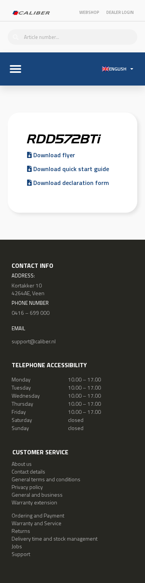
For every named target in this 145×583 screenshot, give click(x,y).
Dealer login (120, 12)
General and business (37, 495)
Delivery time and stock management (54, 538)
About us (22, 464)
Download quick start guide (70, 168)
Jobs (17, 546)
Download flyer (53, 155)
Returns (21, 531)
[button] (15, 69)
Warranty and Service (36, 523)
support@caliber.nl (34, 341)
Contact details (28, 471)
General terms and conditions (46, 479)
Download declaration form (70, 182)
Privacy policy (27, 487)
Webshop (89, 12)
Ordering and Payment (38, 515)
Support (21, 554)
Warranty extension (34, 502)
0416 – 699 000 (30, 313)
